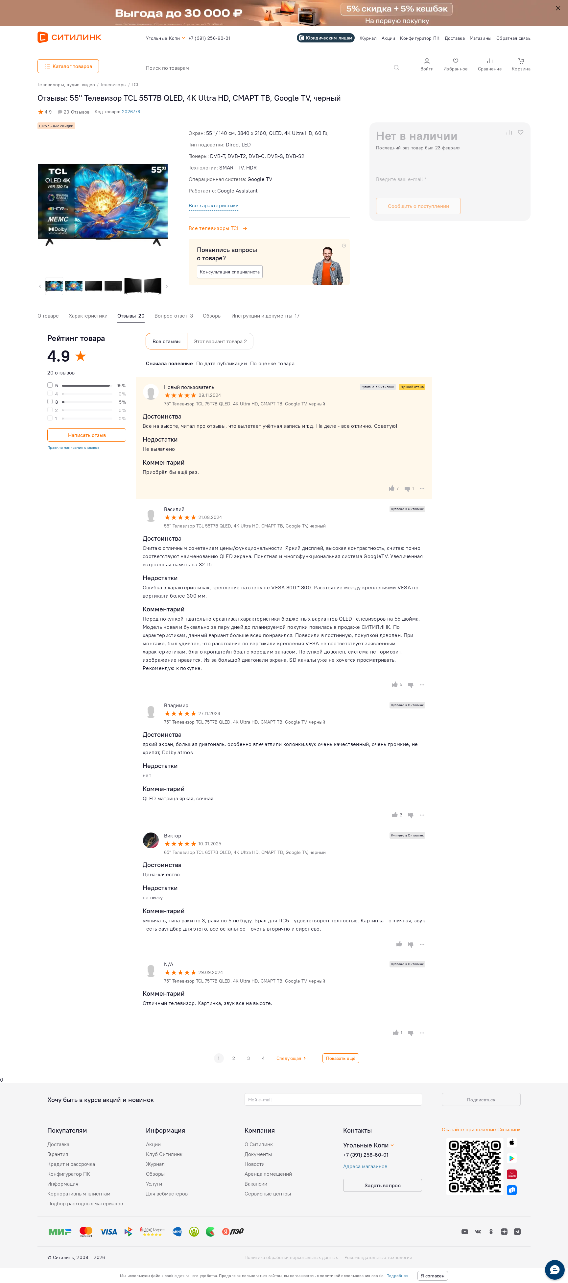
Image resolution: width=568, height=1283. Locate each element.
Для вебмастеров (167, 1193)
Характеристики (88, 315)
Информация (62, 1183)
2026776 (131, 112)
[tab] (48, 317)
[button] (427, 65)
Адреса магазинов (365, 1166)
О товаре (48, 315)
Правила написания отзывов (73, 447)
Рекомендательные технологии (378, 1257)
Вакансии (256, 1183)
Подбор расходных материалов (85, 1203)
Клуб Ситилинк (164, 1154)
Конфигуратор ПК (68, 1173)
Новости (255, 1164)
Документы (258, 1154)
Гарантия (57, 1154)
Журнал (155, 1164)
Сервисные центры (268, 1193)
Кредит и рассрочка (71, 1164)
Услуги (154, 1183)
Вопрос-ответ (173, 315)
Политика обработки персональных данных (291, 1257)
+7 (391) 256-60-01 (366, 1154)
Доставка (58, 1144)
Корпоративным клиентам (78, 1193)
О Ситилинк (259, 1144)
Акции (153, 1144)
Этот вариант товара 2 (220, 341)
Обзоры (212, 315)
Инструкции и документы (265, 315)
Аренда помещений (268, 1173)
